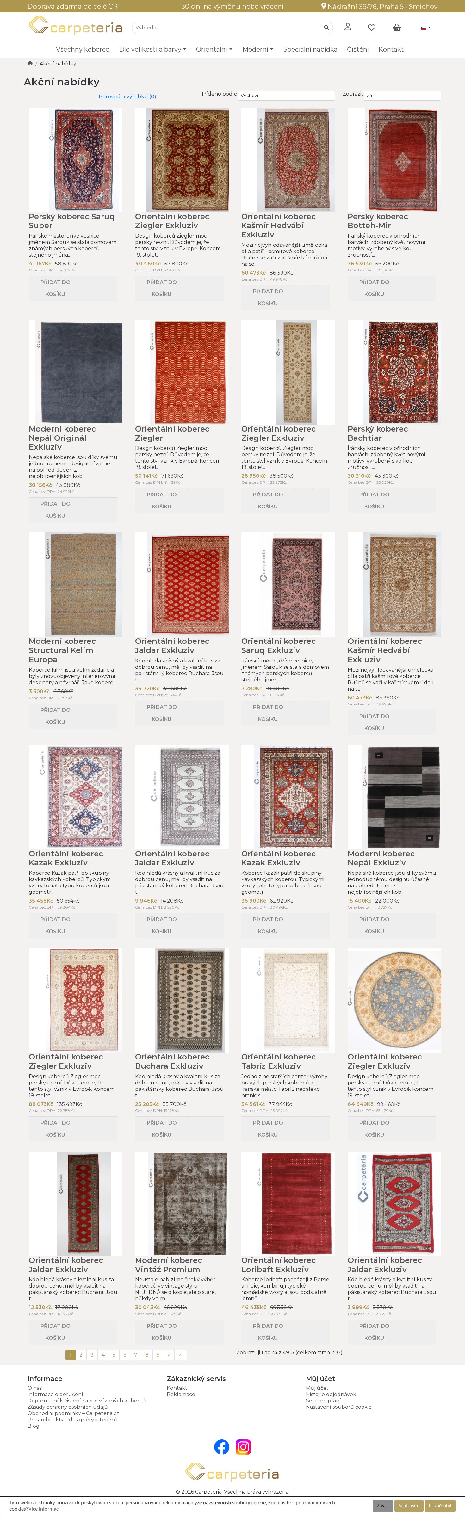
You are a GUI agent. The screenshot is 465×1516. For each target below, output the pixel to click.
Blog (34, 1426)
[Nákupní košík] (397, 28)
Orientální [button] (211, 49)
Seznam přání (323, 1401)
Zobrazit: (353, 94)
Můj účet (317, 1388)
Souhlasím (409, 1505)
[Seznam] (26, 94)
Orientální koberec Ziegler (172, 433)
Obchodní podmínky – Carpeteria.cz (73, 1413)
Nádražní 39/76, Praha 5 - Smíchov (381, 6)
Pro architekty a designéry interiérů (72, 1420)
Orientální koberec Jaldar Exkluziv (172, 646)
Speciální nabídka (310, 49)
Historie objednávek (331, 1394)
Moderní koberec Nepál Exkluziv (381, 858)
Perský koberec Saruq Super (72, 221)
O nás (35, 1388)
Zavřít (383, 1505)
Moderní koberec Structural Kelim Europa (62, 650)
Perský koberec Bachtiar (378, 433)
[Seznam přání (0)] (371, 28)
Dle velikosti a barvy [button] (150, 49)
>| (180, 1355)
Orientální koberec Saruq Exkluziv (278, 646)
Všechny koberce (82, 49)
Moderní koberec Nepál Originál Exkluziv (62, 438)
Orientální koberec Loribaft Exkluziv (278, 1265)
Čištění (358, 49)
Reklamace (181, 1394)
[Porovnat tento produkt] (108, 276)
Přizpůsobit (440, 1505)
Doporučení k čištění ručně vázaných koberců (87, 1401)
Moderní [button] (255, 49)
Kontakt (391, 49)
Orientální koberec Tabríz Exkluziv (278, 1061)
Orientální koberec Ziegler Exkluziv (172, 221)
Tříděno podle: (219, 94)
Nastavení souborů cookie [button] (339, 1407)
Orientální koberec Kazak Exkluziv (66, 858)
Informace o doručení (55, 1394)
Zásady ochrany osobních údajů (68, 1407)
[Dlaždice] (32, 94)
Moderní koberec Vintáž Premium (168, 1265)
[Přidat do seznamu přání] (91, 276)
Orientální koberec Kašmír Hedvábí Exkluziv (278, 225)
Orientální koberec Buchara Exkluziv (172, 1061)
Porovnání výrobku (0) (127, 97)
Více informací (44, 1509)
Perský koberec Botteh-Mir (378, 221)
